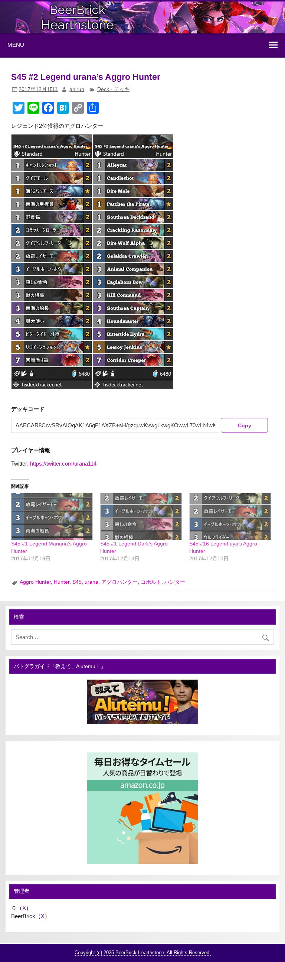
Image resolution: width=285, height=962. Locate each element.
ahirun (76, 89)
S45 (77, 582)
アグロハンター (119, 582)
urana (91, 582)
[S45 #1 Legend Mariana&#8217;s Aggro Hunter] (52, 516)
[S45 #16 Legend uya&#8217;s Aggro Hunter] (230, 516)
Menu (15, 45)
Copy (244, 425)
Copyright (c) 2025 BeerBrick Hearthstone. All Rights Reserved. (143, 952)
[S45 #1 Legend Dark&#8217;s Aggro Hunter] (141, 516)
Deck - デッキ (113, 89)
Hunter (61, 582)
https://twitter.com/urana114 (63, 463)
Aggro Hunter (35, 582)
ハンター (174, 582)
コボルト (151, 582)
